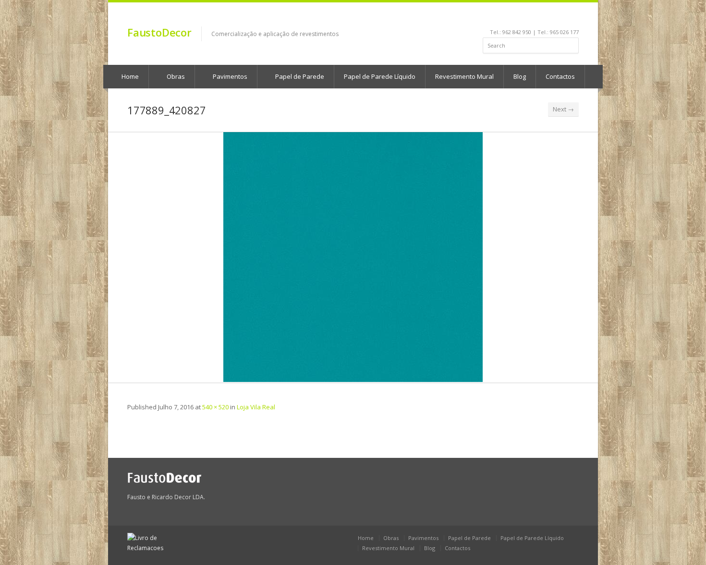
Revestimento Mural (464, 76)
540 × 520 (215, 407)
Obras (175, 76)
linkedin (522, 17)
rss (561, 17)
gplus (572, 17)
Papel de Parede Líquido (379, 76)
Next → (563, 109)
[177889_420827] (353, 257)
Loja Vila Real (256, 407)
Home (129, 76)
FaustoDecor (159, 32)
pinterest (548, 17)
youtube (535, 17)
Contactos (560, 76)
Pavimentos (229, 76)
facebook (511, 17)
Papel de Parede (299, 76)
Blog (519, 76)
